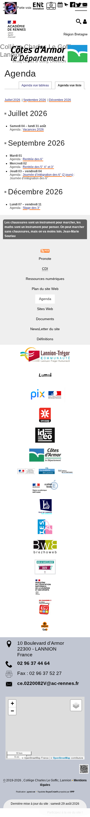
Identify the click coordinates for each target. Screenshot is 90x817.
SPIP (72, 791)
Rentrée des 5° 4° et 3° (38, 167)
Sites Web (45, 309)
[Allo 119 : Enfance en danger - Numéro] (45, 607)
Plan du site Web (45, 289)
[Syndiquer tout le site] (45, 250)
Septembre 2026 (34, 100)
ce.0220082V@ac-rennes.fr (48, 683)
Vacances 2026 (33, 129)
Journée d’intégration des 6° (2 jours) (48, 175)
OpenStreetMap (61, 758)
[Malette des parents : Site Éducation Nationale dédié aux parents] (45, 471)
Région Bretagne (76, 34)
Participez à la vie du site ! (64, 812)
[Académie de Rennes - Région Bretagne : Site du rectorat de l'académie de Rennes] (45, 487)
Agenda (45, 299)
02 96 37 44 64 (33, 663)
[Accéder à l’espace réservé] (85, 22)
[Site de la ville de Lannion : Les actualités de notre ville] (45, 507)
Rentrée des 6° (33, 159)
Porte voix (24, 8)
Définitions (45, 339)
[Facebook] (73, 5)
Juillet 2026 (12, 100)
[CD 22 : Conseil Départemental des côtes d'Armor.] (45, 455)
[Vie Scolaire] (51, 6)
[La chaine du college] (45, 627)
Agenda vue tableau (35, 85)
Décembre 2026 (60, 100)
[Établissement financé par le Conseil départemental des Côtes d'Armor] (49, 54)
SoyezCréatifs (52, 791)
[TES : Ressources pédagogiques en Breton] (45, 527)
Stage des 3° (31, 208)
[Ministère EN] (45, 587)
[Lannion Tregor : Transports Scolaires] (45, 355)
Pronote (45, 259)
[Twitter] (79, 5)
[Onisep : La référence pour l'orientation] (45, 415)
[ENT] (38, 6)
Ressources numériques (45, 279)
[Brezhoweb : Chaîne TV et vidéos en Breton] (45, 547)
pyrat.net (31, 791)
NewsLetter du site (45, 329)
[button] (60, 5)
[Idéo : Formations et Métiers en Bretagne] (45, 435)
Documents (45, 319)
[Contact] (85, 5)
